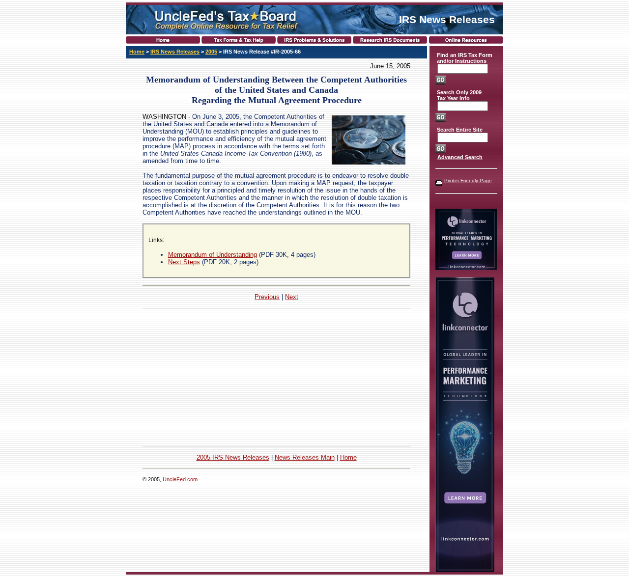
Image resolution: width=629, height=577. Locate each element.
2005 (211, 52)
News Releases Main (305, 457)
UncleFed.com (180, 479)
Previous (267, 297)
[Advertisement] (276, 377)
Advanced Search (460, 157)
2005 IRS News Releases (233, 457)
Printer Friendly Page (468, 180)
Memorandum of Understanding (212, 254)
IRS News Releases (175, 52)
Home (136, 52)
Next (291, 297)
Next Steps (184, 262)
